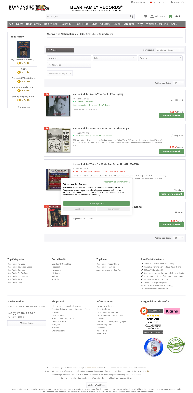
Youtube (55, 279)
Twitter (55, 276)
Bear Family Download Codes (19, 267)
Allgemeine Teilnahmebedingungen (67, 306)
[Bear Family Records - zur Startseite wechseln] (30, 8)
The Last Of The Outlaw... (24, 78)
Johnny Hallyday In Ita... (23, 96)
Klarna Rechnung (103, 309)
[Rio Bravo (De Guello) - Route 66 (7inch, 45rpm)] (58, 216)
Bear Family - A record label (107, 264)
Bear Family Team (14, 282)
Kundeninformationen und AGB (109, 315)
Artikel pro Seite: (163, 83)
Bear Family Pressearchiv (17, 276)
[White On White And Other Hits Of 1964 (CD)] (58, 179)
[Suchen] (132, 16)
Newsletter (56, 327)
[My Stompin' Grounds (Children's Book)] (23, 49)
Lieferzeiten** (58, 315)
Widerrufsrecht (58, 330)
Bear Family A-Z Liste (16, 264)
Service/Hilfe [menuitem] (178, 2)
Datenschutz (101, 330)
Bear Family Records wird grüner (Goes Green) (71, 309)
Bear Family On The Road (18, 273)
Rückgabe (56, 324)
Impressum (101, 333)
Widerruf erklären (96, 385)
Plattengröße (55, 65)
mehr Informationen (171, 194)
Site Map (100, 318)
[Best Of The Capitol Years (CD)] (58, 105)
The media (100, 327)
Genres (143, 58)
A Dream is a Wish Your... (23, 87)
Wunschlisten (139, 2)
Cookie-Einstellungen (105, 306)
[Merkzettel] (146, 16)
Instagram (56, 270)
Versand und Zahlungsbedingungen (111, 321)
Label (96, 58)
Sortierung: (148, 50)
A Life (24, 68)
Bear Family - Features (105, 267)
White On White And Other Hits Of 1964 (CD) (106, 164)
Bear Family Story (14, 279)
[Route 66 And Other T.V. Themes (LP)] (58, 140)
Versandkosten (90, 368)
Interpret (53, 58)
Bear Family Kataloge (16, 270)
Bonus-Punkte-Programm (63, 318)
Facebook (56, 267)
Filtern (53, 50)
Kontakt (55, 312)
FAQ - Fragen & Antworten (107, 312)
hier (148, 371)
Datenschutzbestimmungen (116, 181)
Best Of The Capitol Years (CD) (98, 94)
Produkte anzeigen (58, 73)
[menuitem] (90, 16)
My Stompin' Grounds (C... (24, 59)
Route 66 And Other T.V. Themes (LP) (101, 128)
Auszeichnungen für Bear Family (109, 270)
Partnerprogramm (104, 324)
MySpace (56, 273)
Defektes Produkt (59, 321)
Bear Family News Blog (61, 264)
